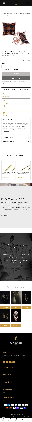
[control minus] (2, 66)
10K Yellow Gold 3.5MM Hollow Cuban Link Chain (8, 173)
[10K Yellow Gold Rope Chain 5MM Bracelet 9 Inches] (24, 166)
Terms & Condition (18, 417)
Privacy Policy (27, 417)
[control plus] (10, 66)
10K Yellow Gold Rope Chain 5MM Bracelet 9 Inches (23, 173)
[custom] (4, 362)
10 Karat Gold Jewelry (10, 11)
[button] (29, 32)
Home (2, 11)
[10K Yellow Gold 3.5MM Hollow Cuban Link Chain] (8, 166)
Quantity (3, 63)
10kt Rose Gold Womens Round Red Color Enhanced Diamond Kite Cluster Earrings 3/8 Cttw (15, 14)
